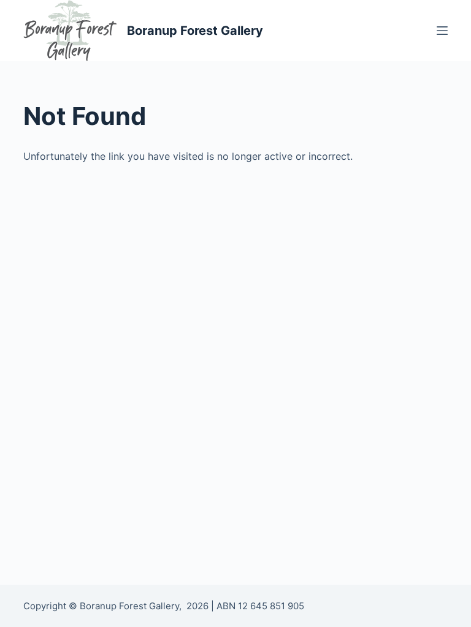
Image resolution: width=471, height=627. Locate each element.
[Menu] (442, 30)
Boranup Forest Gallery (195, 30)
